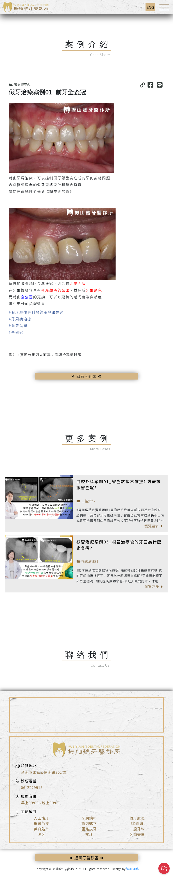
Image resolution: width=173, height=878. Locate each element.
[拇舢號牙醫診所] (25, 6)
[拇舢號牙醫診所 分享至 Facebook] (150, 84)
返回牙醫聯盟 (86, 857)
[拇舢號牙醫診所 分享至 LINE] (159, 84)
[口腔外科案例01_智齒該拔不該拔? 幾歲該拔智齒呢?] (39, 497)
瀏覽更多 (152, 526)
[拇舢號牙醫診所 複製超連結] (142, 84)
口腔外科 (88, 500)
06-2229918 (32, 787)
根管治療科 (89, 561)
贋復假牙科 (22, 84)
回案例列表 (86, 376)
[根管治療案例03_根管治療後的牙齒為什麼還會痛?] (39, 557)
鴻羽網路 (132, 869)
